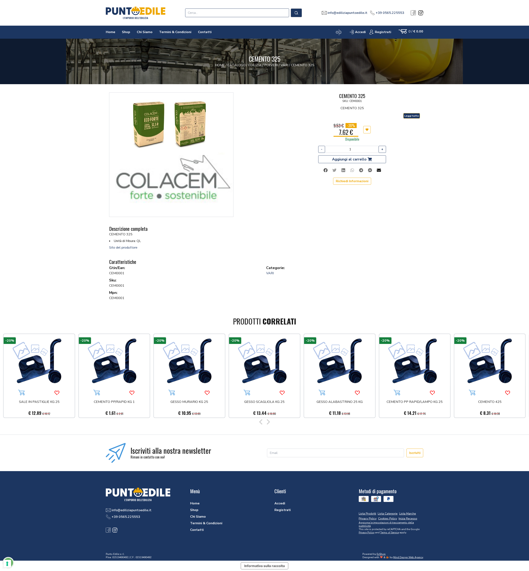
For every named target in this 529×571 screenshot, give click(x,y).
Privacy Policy (366, 532)
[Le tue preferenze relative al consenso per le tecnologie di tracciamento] (7, 564)
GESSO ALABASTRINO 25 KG (340, 402)
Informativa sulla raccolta (264, 566)
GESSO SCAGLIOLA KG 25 (264, 402)
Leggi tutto (411, 115)
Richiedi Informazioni (352, 181)
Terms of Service (389, 532)
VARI (270, 273)
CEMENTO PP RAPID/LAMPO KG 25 (415, 402)
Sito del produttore (123, 247)
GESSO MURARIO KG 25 (189, 402)
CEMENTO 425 (490, 402)
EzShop (381, 554)
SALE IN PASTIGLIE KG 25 (39, 402)
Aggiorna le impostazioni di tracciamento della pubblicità (386, 524)
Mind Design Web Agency (408, 557)
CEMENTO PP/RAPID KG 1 (114, 402)
